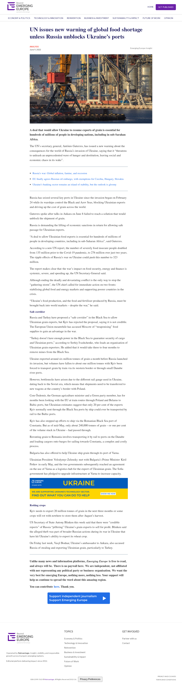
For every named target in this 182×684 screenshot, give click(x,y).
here (56, 586)
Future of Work (151, 18)
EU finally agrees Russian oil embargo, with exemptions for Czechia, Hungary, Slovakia (78, 179)
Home (151, 7)
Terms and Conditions (166, 680)
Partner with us (129, 638)
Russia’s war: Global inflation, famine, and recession (60, 173)
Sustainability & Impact (126, 18)
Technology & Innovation (48, 18)
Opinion (168, 18)
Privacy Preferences (90, 679)
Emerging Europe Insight (141, 48)
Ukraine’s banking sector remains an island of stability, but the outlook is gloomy (74, 184)
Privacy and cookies (167, 676)
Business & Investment (96, 18)
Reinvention (74, 18)
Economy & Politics (19, 18)
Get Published (165, 7)
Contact (126, 643)
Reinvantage (49, 679)
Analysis (34, 46)
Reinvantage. (24, 653)
